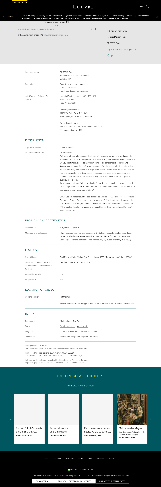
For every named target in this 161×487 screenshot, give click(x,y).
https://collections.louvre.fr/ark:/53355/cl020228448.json (60, 355)
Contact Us (57, 459)
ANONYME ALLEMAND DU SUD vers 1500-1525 (81, 126)
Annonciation (93, 331)
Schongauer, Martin (68, 116)
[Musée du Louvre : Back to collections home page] (83, 7)
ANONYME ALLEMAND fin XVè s (74, 113)
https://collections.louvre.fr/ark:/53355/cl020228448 (56, 353)
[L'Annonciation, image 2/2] (55, 39)
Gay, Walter (77, 321)
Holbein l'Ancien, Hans (116, 37)
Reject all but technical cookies (74, 481)
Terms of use (69, 459)
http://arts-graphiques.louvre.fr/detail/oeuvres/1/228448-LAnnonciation (54, 363)
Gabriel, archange (67, 326)
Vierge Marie (82, 326)
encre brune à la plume (70, 336)
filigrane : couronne (89, 336)
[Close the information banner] (156, 17)
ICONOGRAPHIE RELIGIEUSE (73, 331)
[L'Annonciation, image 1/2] (30, 39)
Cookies (80, 459)
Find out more (123, 475)
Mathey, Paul (65, 321)
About (47, 459)
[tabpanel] (80, 419)
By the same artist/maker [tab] (80, 386)
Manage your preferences (112, 481)
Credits (89, 459)
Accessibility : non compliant (106, 459)
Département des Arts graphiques (74, 84)
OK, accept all (43, 481)
